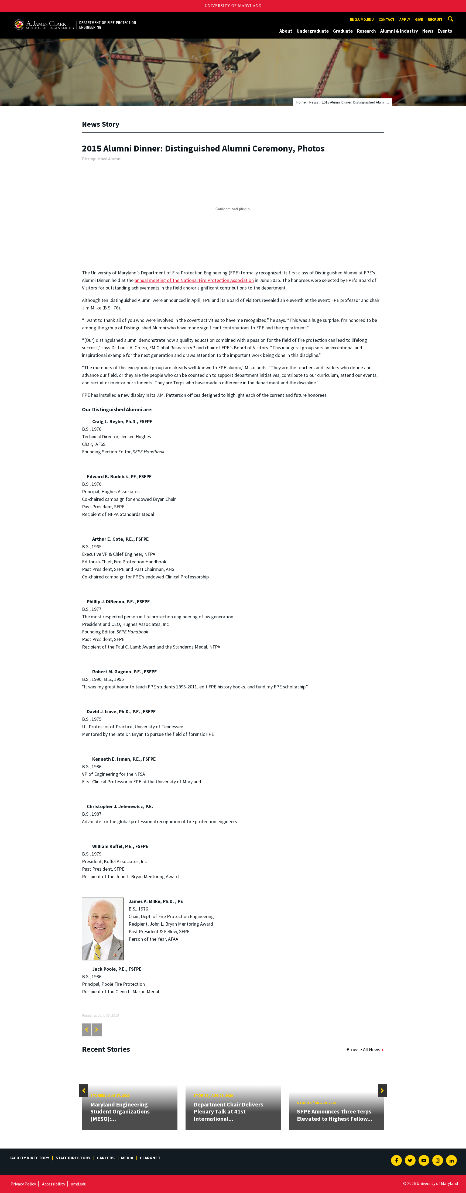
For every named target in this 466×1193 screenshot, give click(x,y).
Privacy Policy (23, 1184)
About (285, 31)
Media (127, 1157)
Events (445, 31)
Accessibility (53, 1184)
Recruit (435, 19)
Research (366, 31)
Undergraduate (313, 31)
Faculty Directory (29, 1157)
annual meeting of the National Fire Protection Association (194, 280)
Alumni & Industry (399, 31)
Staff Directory (73, 1157)
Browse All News (363, 1049)
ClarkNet (150, 1157)
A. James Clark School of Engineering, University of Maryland (74, 17)
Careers (106, 1157)
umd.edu (78, 1184)
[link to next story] (96, 1030)
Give (419, 19)
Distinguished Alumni (101, 158)
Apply (404, 19)
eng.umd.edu (362, 19)
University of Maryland (233, 6)
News (427, 31)
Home (301, 102)
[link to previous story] (86, 1030)
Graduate (343, 31)
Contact (387, 19)
